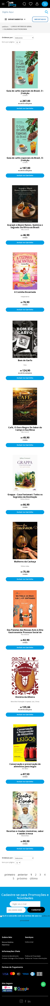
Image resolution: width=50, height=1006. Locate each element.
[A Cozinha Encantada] (25, 271)
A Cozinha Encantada (25, 292)
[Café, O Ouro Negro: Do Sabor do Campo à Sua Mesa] (25, 406)
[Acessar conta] (37, 4)
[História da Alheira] (25, 676)
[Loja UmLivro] (11, 4)
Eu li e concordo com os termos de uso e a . (26, 918)
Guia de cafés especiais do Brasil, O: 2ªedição (25, 159)
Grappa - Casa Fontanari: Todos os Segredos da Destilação (25, 495)
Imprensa (5, 945)
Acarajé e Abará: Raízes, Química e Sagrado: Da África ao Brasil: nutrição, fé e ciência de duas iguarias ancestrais (25, 226)
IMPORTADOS (40, 19)
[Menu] (3, 4)
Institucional (29, 942)
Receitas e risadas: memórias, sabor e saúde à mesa (25, 832)
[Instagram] (21, 1001)
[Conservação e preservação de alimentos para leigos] (25, 743)
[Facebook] (25, 1001)
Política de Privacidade (33, 956)
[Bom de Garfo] (25, 339)
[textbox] (23, 12)
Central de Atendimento (10, 956)
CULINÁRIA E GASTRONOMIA (15, 29)
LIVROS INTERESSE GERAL (21, 26)
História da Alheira (25, 697)
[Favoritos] (31, 3)
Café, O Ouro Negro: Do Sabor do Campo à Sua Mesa (25, 428)
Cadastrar (36, 910)
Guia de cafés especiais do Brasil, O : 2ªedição (25, 92)
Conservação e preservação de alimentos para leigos (25, 765)
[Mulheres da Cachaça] (25, 540)
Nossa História (7, 942)
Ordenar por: (7, 37)
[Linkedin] (29, 1001)
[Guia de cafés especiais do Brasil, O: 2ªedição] (25, 136)
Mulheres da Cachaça (25, 561)
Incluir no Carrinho (25, 108)
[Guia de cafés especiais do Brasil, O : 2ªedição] (25, 69)
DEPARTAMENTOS (15, 19)
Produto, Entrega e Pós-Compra (13, 958)
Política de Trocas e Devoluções (36, 958)
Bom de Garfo (25, 360)
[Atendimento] (24, 3)
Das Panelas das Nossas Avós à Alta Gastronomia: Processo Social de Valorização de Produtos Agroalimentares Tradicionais (25, 631)
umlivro (5, 26)
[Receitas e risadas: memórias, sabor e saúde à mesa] (25, 810)
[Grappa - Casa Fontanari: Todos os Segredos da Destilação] (25, 473)
